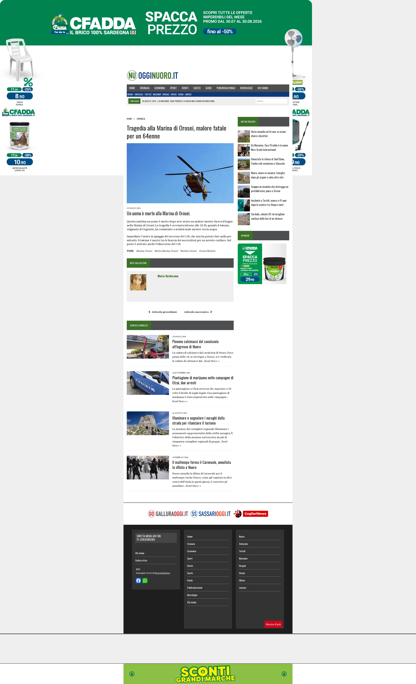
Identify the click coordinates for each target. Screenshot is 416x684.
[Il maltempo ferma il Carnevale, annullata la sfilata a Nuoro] (148, 477)
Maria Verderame (168, 276)
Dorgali (165, 94)
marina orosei (144, 250)
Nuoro (130, 94)
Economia (160, 88)
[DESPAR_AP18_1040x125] (208, 682)
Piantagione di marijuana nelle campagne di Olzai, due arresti (202, 380)
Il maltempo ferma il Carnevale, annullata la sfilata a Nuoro (201, 464)
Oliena (180, 94)
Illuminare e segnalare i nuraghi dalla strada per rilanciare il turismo (198, 420)
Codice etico (141, 560)
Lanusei (188, 94)
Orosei (174, 94)
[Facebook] (138, 581)
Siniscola (139, 94)
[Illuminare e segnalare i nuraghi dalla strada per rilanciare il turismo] (148, 433)
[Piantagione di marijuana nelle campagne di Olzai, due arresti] (148, 392)
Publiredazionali (226, 88)
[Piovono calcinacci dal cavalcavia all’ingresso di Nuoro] (148, 356)
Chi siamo (263, 88)
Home (132, 88)
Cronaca (145, 88)
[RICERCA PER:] (271, 101)
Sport (173, 88)
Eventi (185, 88)
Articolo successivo (196, 312)
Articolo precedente (164, 312)
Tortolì (147, 94)
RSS (138, 569)
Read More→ (212, 361)
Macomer (157, 94)
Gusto (197, 88)
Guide (209, 88)
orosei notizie (207, 250)
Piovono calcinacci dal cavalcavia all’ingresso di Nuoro (195, 343)
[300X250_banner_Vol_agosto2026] (262, 282)
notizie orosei (189, 250)
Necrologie (246, 88)
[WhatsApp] (145, 581)
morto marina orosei (166, 250)
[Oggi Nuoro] (152, 75)
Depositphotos (162, 572)
